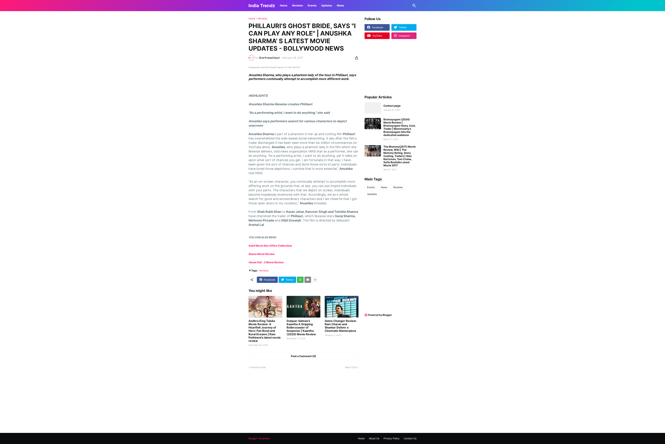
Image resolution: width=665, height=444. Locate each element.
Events (312, 5)
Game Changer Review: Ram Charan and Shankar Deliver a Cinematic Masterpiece (341, 326)
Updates (326, 5)
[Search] (413, 5)
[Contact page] (373, 108)
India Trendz (262, 5)
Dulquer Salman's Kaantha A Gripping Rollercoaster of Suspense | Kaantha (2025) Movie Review (301, 327)
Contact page (392, 105)
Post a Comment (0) (303, 356)
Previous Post (258, 367)
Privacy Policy (392, 438)
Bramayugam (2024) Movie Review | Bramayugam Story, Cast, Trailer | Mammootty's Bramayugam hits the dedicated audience (399, 127)
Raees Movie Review (261, 254)
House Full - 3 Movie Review (266, 262)
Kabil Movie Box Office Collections (270, 245)
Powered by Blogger (380, 314)
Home (283, 5)
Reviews (297, 5)
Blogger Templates (259, 438)
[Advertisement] (386, 66)
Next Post (350, 367)
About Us (374, 438)
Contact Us (410, 438)
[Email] (307, 280)
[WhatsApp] (300, 280)
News (340, 5)
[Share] (355, 58)
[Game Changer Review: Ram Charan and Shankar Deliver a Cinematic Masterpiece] (341, 307)
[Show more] (315, 280)
